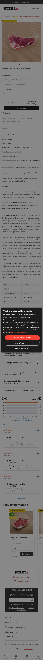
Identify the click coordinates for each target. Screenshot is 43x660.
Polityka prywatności (18, 332)
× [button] (38, 310)
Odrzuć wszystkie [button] (22, 343)
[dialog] (21, 330)
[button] (21, 348)
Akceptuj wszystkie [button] (22, 338)
